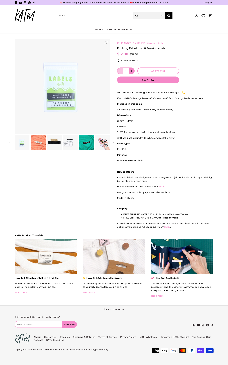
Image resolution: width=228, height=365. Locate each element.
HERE (162, 186)
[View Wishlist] (203, 16)
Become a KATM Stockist (175, 337)
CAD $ (206, 3)
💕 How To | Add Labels (165, 278)
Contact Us (50, 337)
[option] (22, 142)
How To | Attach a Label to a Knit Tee (37, 278)
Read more (21, 292)
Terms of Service (107, 337)
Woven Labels (155, 43)
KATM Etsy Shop (55, 340)
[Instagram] (25, 2)
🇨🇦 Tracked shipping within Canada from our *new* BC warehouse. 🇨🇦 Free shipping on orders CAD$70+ (114, 2)
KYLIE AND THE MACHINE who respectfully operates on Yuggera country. (71, 349)
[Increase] (131, 71)
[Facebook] (16, 2)
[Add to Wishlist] (105, 42)
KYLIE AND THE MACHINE (131, 43)
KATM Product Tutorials (29, 235)
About (37, 337)
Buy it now (148, 80)
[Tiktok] (34, 2)
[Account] (196, 15)
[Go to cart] (210, 15)
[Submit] (168, 15)
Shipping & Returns (84, 337)
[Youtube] (20, 2)
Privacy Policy (128, 337)
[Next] (113, 142)
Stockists (65, 337)
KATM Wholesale (148, 337)
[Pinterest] (29, 2)
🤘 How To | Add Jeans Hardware (102, 278)
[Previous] (10, 142)
